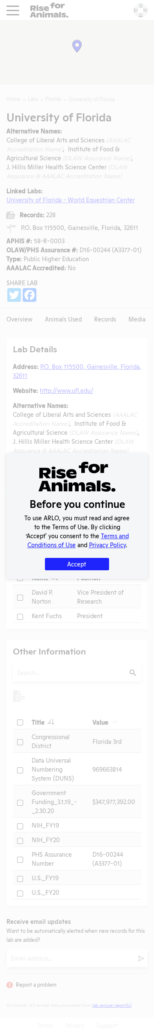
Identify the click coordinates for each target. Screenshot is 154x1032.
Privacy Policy (107, 544)
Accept (76, 564)
